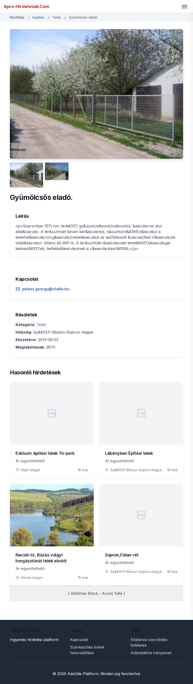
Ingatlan (38, 17)
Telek (56, 17)
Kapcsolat (79, 639)
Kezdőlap (17, 17)
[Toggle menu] (184, 6)
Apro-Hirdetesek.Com (26, 6)
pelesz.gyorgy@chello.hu (45, 289)
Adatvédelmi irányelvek (151, 652)
